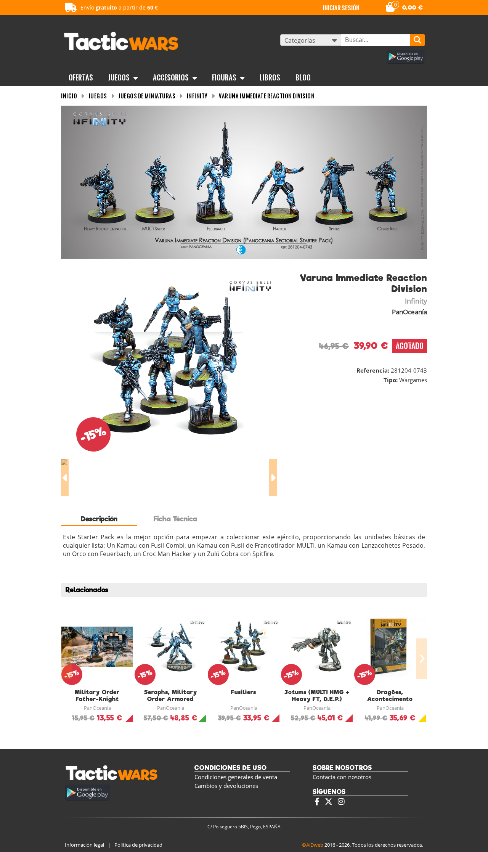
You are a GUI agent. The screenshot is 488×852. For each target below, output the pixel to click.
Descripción (99, 519)
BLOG (303, 77)
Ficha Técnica (175, 519)
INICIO (69, 96)
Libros (270, 77)
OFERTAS (81, 77)
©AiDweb (312, 844)
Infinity (197, 96)
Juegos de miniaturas (146, 96)
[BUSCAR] (417, 40)
